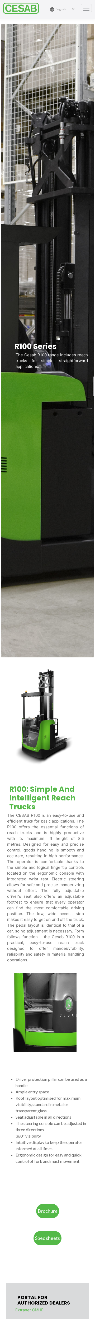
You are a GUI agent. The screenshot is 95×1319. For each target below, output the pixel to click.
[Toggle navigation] (86, 8)
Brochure (48, 1211)
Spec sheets (47, 1238)
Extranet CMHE (29, 1309)
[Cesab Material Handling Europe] (23, 8)
